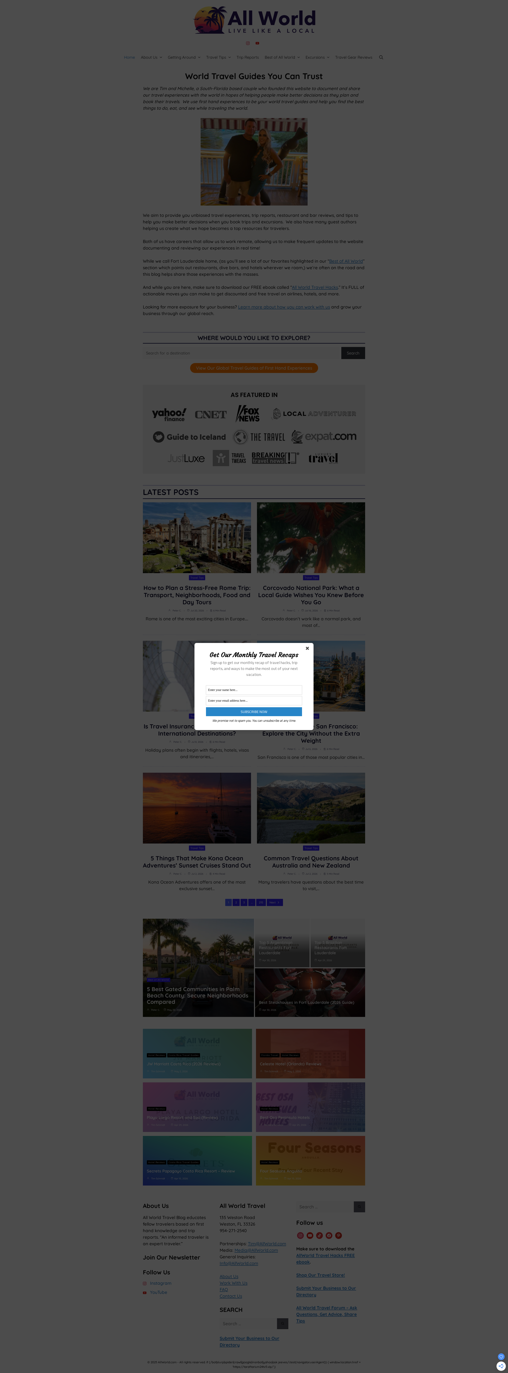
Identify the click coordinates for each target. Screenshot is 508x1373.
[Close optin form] (308, 649)
